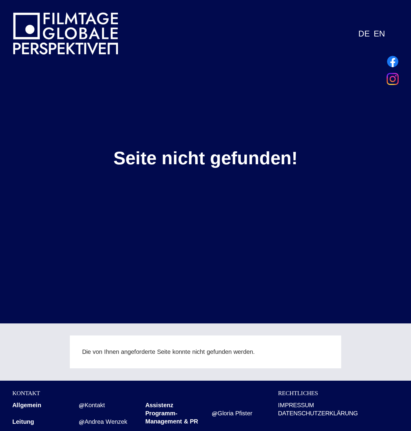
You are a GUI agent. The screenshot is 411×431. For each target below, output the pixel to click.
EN (379, 33)
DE (364, 33)
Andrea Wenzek (106, 421)
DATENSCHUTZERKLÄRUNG (318, 413)
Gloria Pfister (235, 413)
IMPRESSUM (296, 405)
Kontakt (95, 405)
